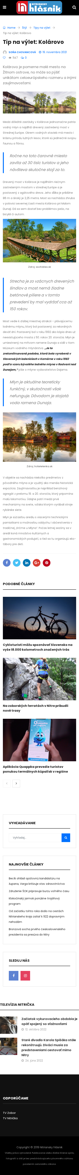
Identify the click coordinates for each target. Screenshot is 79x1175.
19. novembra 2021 (55, 52)
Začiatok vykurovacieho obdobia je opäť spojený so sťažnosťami (49, 1021)
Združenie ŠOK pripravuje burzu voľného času (39, 891)
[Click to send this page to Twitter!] (17, 563)
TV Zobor (9, 1113)
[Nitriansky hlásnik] (39, 8)
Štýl (24, 28)
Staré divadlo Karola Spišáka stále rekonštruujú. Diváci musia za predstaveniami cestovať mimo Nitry (48, 1047)
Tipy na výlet (41, 28)
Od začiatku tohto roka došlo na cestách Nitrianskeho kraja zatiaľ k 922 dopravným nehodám (36, 916)
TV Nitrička (10, 1118)
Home (11, 28)
